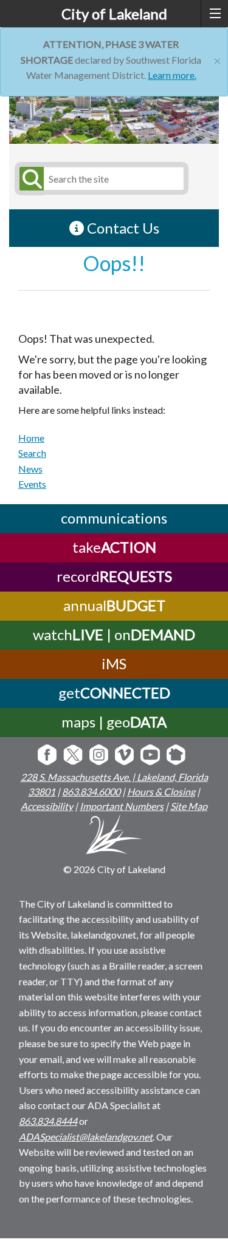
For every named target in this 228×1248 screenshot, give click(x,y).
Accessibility (47, 806)
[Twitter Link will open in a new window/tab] (72, 755)
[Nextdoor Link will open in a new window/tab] (176, 755)
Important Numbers (122, 806)
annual (114, 605)
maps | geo (114, 721)
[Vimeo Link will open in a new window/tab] (124, 755)
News (30, 468)
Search (32, 453)
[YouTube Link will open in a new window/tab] (149, 755)
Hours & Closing (161, 791)
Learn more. (172, 75)
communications (114, 518)
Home (31, 438)
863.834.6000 (91, 791)
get (114, 692)
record (114, 576)
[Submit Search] (30, 178)
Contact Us (121, 228)
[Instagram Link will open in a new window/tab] (98, 755)
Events (32, 484)
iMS (114, 663)
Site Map (188, 806)
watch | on (114, 634)
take (114, 547)
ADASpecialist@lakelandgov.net (86, 1136)
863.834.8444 (48, 1121)
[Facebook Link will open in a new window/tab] (47, 755)
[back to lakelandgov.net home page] (114, 836)
